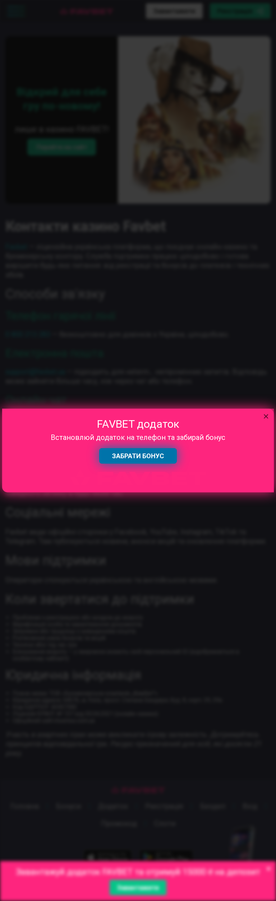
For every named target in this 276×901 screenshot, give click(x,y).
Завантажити (138, 887)
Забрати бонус (138, 456)
